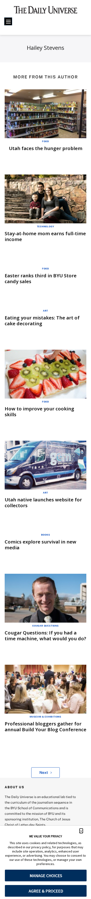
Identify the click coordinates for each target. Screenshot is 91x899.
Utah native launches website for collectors (43, 502)
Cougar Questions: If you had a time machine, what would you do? (45, 636)
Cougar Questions (45, 625)
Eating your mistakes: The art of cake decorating (42, 321)
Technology (45, 226)
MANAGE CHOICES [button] (46, 875)
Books (45, 534)
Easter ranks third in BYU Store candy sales (41, 278)
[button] (81, 831)
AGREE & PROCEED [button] (46, 891)
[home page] (45, 11)
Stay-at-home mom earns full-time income (45, 236)
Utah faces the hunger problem (45, 148)
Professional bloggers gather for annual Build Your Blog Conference (45, 727)
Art (45, 310)
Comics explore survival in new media (40, 545)
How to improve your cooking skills (39, 412)
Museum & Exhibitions (45, 716)
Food (45, 141)
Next (43, 772)
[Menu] (8, 21)
